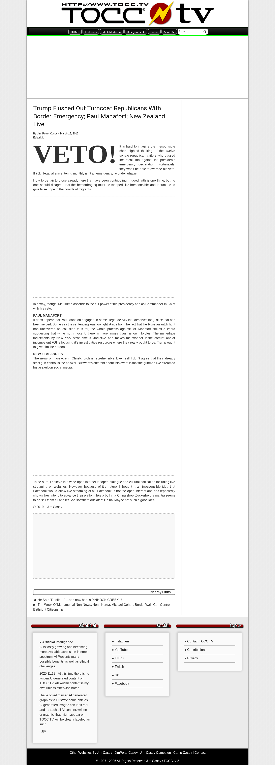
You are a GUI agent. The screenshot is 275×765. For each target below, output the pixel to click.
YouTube (121, 649)
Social (154, 32)
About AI (169, 32)
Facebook (122, 683)
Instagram (122, 641)
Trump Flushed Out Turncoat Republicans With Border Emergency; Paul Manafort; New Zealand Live (99, 116)
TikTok (119, 658)
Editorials (91, 32)
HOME (75, 32)
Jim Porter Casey (47, 133)
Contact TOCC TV (200, 641)
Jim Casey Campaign (155, 752)
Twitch (119, 666)
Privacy (192, 658)
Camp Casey (182, 752)
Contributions (196, 649)
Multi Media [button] (109, 32)
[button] (205, 32)
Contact (200, 752)
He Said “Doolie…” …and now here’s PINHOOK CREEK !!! (80, 600)
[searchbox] (193, 32)
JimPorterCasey (126, 752)
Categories (134, 32)
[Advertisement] (137, 67)
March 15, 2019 (69, 133)
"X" (117, 675)
